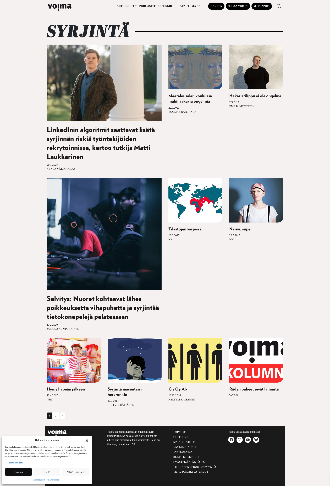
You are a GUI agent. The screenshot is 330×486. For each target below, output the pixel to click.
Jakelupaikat (183, 451)
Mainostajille (184, 442)
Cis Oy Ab (177, 389)
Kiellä (47, 472)
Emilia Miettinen (242, 106)
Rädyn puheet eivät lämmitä (254, 389)
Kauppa (216, 5)
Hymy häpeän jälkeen (66, 389)
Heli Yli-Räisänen (121, 404)
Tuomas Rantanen (182, 111)
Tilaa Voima (238, 5)
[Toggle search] (279, 6)
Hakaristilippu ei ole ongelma (255, 96)
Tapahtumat (188, 5)
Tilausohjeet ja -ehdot (190, 471)
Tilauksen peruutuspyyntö (194, 466)
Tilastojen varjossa (185, 229)
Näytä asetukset (75, 472)
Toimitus (179, 432)
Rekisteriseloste (53, 480)
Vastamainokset (186, 446)
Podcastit (147, 5)
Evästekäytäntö (39, 480)
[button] (87, 440)
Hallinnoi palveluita (15, 463)
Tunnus (264, 6)
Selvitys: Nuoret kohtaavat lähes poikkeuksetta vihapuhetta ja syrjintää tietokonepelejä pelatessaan (103, 307)
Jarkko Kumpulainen (63, 328)
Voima (234, 395)
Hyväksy (18, 472)
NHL (171, 239)
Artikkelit (125, 5)
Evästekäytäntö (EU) (189, 461)
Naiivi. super (240, 229)
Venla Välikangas (61, 168)
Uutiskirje (166, 5)
